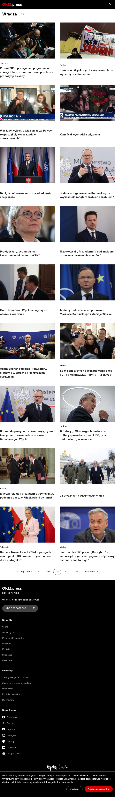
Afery (3, 488)
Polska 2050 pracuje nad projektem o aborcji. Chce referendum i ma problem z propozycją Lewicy (26, 72)
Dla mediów (8, 700)
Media (63, 365)
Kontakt (6, 649)
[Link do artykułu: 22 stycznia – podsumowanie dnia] (87, 467)
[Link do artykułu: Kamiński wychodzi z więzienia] (87, 105)
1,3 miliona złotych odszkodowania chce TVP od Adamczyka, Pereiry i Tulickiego (86, 373)
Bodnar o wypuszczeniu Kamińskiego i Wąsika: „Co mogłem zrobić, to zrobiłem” (87, 195)
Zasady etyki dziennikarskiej (16, 683)
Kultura (63, 426)
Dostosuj (74, 789)
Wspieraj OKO (9, 632)
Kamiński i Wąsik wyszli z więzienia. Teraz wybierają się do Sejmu (87, 72)
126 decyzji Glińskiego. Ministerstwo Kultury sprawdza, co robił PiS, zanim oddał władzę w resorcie (84, 435)
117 (48, 571)
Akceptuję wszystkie (98, 789)
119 (65, 571)
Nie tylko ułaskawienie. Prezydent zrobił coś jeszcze (26, 195)
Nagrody (6, 643)
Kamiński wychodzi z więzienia (80, 135)
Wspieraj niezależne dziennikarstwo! (20, 599)
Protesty (64, 65)
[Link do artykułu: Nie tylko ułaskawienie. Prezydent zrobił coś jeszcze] (27, 165)
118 (57, 571)
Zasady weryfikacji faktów (15, 677)
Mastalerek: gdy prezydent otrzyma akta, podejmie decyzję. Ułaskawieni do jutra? (27, 496)
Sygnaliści (7, 655)
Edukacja (4, 547)
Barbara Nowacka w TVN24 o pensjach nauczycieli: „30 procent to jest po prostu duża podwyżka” (27, 556)
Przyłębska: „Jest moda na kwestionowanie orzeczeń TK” (20, 254)
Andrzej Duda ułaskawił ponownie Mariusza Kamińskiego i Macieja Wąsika (86, 312)
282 (78, 571)
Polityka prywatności (12, 694)
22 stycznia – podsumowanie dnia (82, 496)
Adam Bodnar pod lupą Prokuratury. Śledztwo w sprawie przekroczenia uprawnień (23, 373)
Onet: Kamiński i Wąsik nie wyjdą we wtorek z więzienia (23, 312)
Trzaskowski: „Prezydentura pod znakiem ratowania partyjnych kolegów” (87, 254)
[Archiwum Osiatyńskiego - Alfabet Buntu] (57, 767)
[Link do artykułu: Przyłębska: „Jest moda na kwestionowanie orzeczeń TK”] (27, 224)
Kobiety (4, 63)
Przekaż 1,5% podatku (13, 638)
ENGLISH (7, 660)
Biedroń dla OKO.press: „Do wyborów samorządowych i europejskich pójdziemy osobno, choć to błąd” (87, 556)
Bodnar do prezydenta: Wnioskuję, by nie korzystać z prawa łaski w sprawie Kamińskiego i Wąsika (26, 435)
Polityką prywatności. (43, 778)
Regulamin (7, 688)
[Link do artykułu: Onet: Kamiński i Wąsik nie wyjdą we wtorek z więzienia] (27, 282)
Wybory (64, 547)
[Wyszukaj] (110, 4)
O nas (5, 626)
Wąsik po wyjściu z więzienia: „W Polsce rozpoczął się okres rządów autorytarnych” (26, 135)
